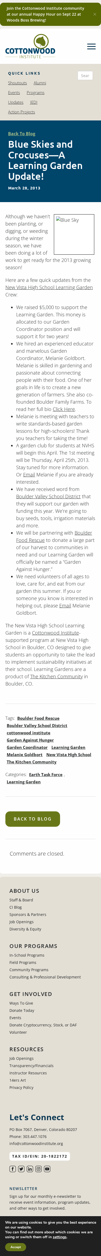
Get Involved (30, 994)
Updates (15, 102)
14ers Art (17, 1080)
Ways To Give (21, 1003)
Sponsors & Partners (27, 914)
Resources (26, 1049)
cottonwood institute (28, 732)
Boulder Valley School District (48, 496)
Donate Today (21, 1010)
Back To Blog (21, 134)
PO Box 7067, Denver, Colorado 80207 (43, 1129)
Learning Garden (68, 747)
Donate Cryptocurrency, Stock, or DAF (43, 1024)
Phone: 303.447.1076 (28, 1136)
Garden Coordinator (27, 747)
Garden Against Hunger (30, 740)
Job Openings (21, 921)
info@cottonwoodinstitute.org (36, 1143)
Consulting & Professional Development (45, 977)
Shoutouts (17, 82)
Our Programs (33, 946)
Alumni (40, 82)
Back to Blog (33, 819)
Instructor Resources (28, 1072)
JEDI (33, 102)
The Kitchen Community (56, 676)
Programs (35, 92)
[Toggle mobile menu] (91, 46)
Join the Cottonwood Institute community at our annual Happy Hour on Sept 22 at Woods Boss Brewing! (45, 14)
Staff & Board (21, 899)
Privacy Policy (21, 1087)
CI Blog (15, 907)
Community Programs (28, 969)
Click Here (64, 409)
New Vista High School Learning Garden (49, 287)
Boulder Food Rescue (38, 718)
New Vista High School (68, 754)
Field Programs (22, 962)
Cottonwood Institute (55, 632)
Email (29, 474)
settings (60, 1237)
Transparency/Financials (31, 1065)
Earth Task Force (45, 774)
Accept (16, 1247)
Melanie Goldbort (25, 754)
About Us (24, 891)
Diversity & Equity (25, 929)
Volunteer (18, 1032)
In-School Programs (26, 955)
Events (14, 92)
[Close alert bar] (94, 14)
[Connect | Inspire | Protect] (30, 46)
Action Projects (21, 112)
